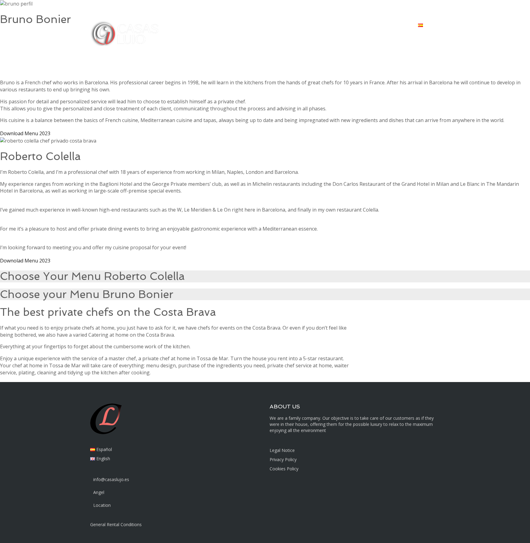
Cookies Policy (284, 469)
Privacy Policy (283, 459)
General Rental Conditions (116, 524)
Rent (249, 24)
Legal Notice (282, 450)
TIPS (329, 24)
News (349, 24)
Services (307, 24)
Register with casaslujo (386, 24)
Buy (267, 24)
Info (285, 24)
